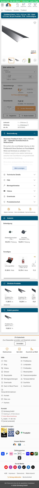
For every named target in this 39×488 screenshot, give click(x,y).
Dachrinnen (27, 386)
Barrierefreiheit (27, 477)
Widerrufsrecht (30, 473)
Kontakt (6, 395)
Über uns (7, 399)
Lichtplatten (27, 364)
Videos (9, 191)
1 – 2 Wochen (22, 122)
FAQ (8, 180)
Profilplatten (27, 368)
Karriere (6, 403)
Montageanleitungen (11, 379)
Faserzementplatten (30, 375)
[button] (2, 5)
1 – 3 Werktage (22, 125)
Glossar (6, 372)
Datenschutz (20, 473)
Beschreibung (12, 133)
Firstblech (24, 10)
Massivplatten (28, 372)
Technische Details (14, 174)
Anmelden (19, 343)
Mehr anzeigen (19, 168)
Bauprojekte (8, 375)
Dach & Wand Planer (11, 386)
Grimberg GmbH (8, 411)
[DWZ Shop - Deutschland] (14, 444)
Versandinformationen (8, 392)
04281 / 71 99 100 (9, 419)
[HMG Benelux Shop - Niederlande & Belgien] (19, 444)
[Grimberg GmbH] (24, 444)
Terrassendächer (29, 379)
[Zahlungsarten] (19, 456)
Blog (5, 364)
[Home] (2, 10)
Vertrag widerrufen (15, 477)
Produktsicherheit (13, 202)
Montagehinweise (13, 185)
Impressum (12, 473)
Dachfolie (26, 382)
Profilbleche (8, 10)
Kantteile (16, 10)
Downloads (11, 196)
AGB (5, 473)
